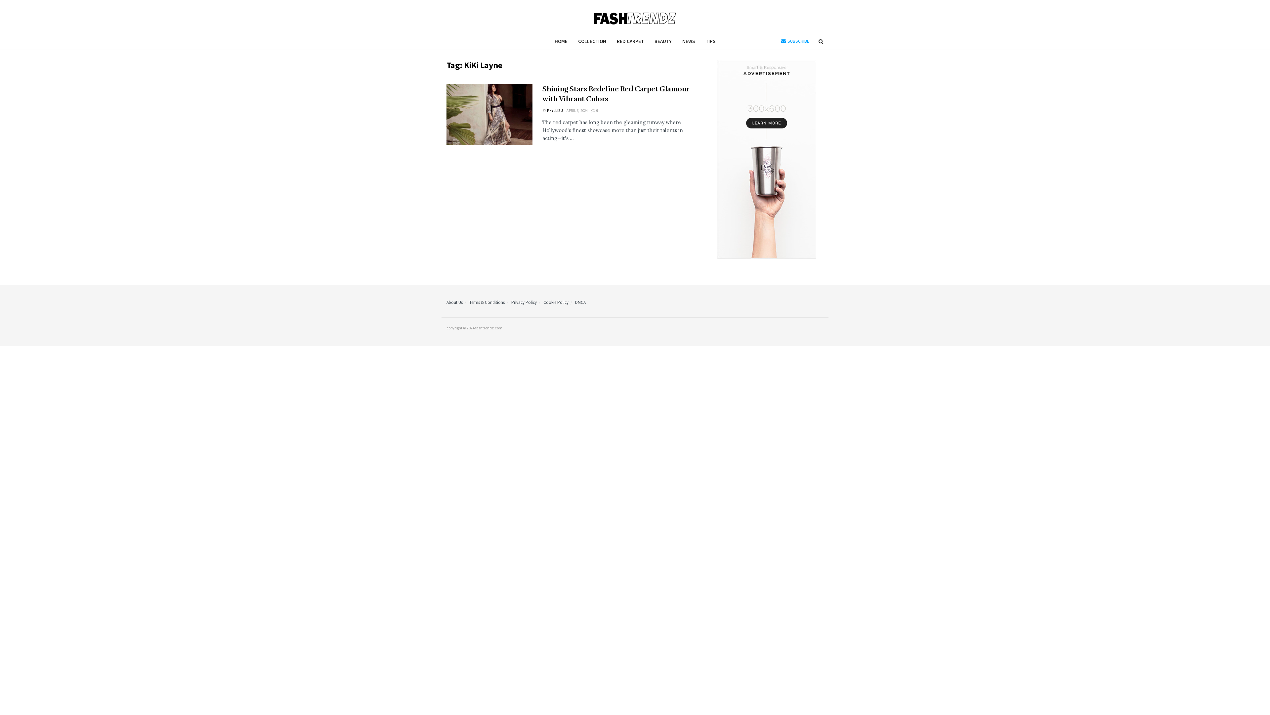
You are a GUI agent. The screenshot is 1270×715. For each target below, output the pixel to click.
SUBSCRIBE (797, 41)
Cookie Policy (556, 302)
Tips (710, 41)
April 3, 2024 (577, 110)
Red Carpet (630, 41)
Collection (592, 41)
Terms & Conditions (487, 302)
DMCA (580, 302)
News (688, 41)
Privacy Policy (524, 302)
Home (561, 41)
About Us (454, 302)
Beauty (663, 41)
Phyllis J (555, 110)
